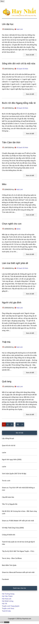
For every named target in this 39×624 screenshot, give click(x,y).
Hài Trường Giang (8, 594)
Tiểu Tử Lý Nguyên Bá (9, 504)
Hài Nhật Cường (7, 601)
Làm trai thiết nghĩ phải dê (15, 263)
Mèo (4, 184)
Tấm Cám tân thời (11, 142)
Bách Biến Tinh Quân (9, 565)
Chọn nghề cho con (11, 223)
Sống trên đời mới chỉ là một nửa (18, 63)
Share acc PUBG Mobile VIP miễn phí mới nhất (18, 520)
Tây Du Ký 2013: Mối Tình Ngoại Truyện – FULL (18, 551)
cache (4, 452)
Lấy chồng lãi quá (8, 438)
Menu (2, 1)
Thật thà (6, 342)
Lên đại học (8, 24)
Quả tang (6, 381)
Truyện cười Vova (8, 608)
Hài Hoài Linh (6, 599)
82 (18, 424)
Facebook (5, 579)
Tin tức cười (6, 480)
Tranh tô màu (6, 611)
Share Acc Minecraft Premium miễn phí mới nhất (18, 572)
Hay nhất (19, 12)
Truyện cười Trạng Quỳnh (10, 606)
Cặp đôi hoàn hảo (8, 497)
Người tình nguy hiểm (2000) (11, 459)
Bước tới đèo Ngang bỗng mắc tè (19, 103)
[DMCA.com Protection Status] (4, 623)
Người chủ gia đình (11, 302)
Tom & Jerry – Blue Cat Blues (12, 558)
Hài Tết (4, 603)
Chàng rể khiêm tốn (8, 535)
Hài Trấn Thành (7, 596)
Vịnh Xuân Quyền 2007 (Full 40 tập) (14, 473)
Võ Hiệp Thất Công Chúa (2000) (13, 528)
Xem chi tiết (30, 55)
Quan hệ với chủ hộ (8, 445)
